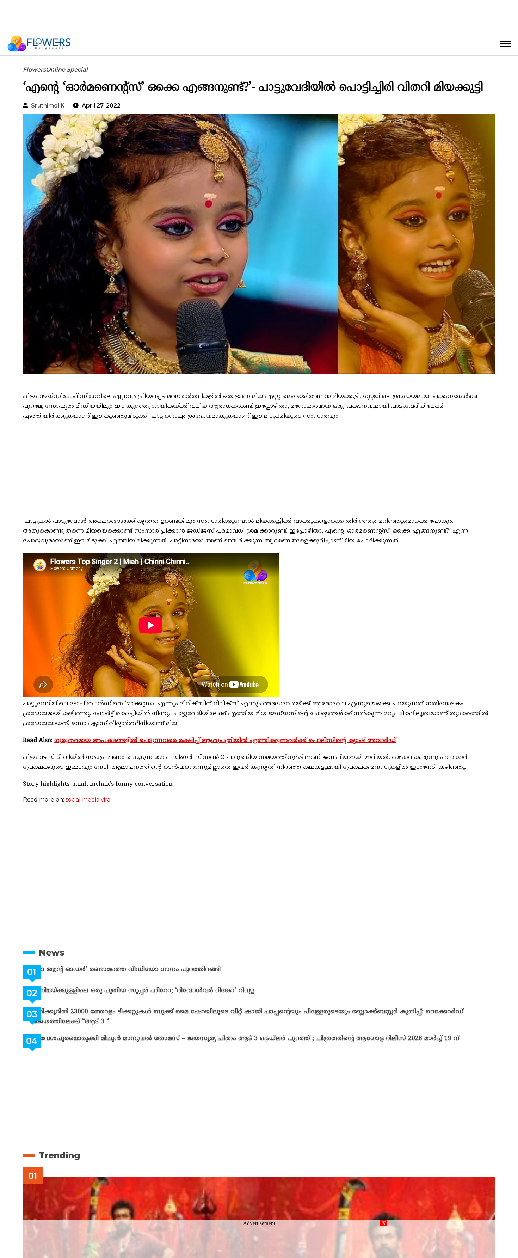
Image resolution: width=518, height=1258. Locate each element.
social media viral (89, 799)
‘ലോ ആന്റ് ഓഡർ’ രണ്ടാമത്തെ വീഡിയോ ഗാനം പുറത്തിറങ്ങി (143, 969)
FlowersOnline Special (55, 69)
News (51, 952)
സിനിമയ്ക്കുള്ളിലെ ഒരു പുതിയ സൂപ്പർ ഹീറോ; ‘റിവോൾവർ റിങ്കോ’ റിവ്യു (160, 991)
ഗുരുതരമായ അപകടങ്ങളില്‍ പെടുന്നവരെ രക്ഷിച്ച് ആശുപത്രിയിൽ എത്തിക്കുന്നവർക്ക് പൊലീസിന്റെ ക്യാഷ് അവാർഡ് (225, 740)
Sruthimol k (47, 105)
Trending (59, 1155)
